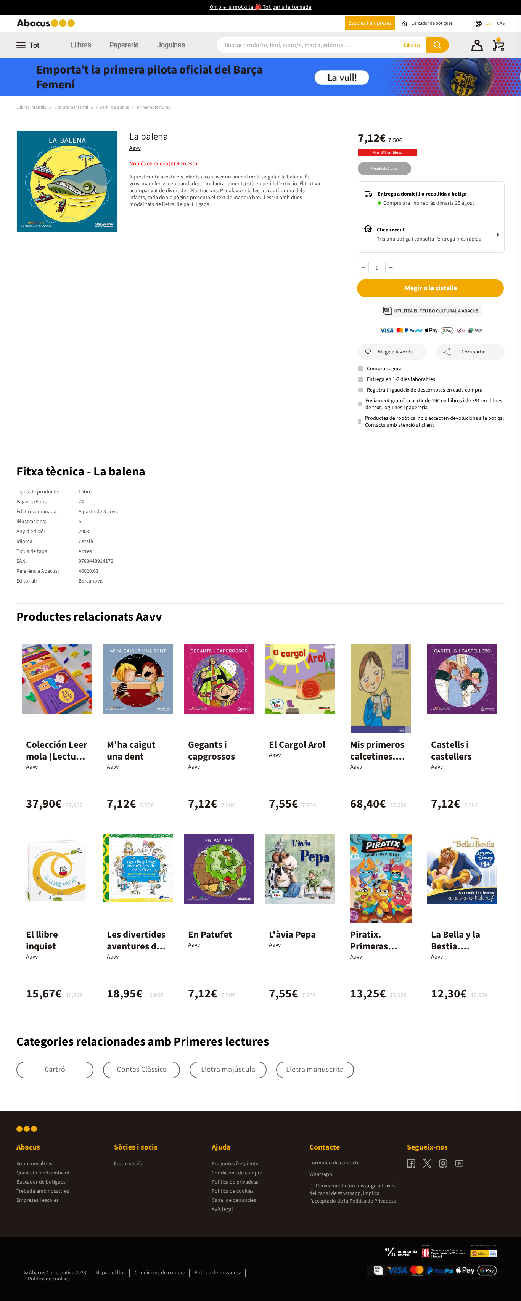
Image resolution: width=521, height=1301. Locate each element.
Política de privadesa (235, 1182)
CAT (490, 23)
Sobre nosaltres (34, 1164)
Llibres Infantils (31, 107)
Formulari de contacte (334, 1163)
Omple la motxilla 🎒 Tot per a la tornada (261, 7)
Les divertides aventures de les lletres (136, 946)
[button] (477, 46)
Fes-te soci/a (128, 1164)
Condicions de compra (237, 1173)
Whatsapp (320, 1174)
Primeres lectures (153, 107)
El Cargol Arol (297, 745)
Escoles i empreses (370, 23)
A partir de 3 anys (113, 107)
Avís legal (222, 1209)
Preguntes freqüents (235, 1164)
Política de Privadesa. (373, 1201)
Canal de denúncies (234, 1200)
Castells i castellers (451, 750)
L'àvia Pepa (292, 934)
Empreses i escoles (37, 1200)
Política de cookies (233, 1191)
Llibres (81, 45)
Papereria (124, 45)
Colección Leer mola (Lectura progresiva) (56, 756)
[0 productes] (498, 49)
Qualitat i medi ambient (43, 1173)
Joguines (171, 45)
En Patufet (210, 934)
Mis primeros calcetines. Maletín (377, 756)
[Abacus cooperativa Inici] (47, 26)
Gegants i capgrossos (211, 750)
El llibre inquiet (42, 940)
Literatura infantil (71, 107)
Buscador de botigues (41, 1182)
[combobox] (298, 45)
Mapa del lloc (110, 1273)
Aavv (135, 148)
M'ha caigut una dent (131, 750)
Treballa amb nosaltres (42, 1191)
